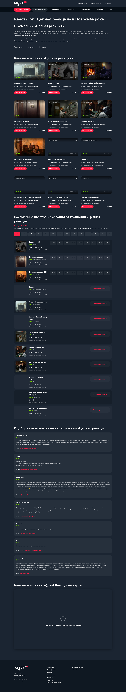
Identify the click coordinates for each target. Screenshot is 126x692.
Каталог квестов (23, 9)
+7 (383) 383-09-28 (19, 676)
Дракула (32, 287)
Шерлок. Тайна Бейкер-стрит (38, 318)
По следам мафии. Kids (38, 362)
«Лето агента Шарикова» (28, 533)
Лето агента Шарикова (38, 408)
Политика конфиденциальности (54, 681)
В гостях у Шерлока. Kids (37, 378)
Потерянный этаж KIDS (38, 272)
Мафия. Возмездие (36, 347)
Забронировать (20, 92)
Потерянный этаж (36, 257)
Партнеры (50, 667)
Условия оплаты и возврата (77, 668)
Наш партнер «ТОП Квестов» (22, 682)
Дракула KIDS (34, 242)
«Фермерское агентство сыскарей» (31, 550)
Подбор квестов (40, 9)
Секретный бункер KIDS (38, 332)
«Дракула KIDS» (25, 495)
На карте (100, 9)
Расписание (86, 9)
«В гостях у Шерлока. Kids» (28, 469)
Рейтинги (71, 9)
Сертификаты (56, 9)
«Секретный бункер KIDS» (28, 448)
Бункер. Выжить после (38, 302)
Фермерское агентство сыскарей (38, 394)
